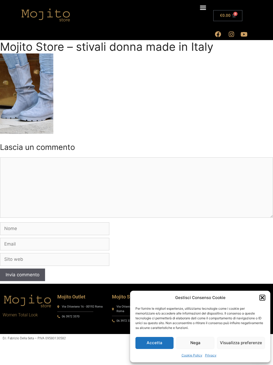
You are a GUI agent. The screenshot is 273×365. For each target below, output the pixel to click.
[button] (262, 297)
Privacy (210, 355)
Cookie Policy (192, 355)
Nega (195, 342)
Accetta (154, 342)
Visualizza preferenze (241, 342)
